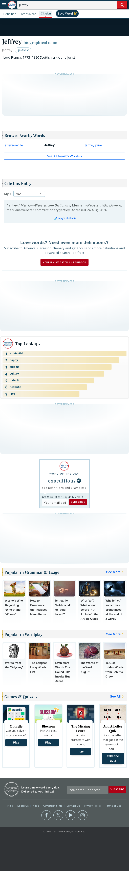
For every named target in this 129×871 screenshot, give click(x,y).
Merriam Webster (11, 789)
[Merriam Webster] (64, 466)
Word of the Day (64, 473)
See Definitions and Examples (63, 488)
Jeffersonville (13, 145)
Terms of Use (113, 805)
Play (16, 742)
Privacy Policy (93, 805)
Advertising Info (53, 805)
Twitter (58, 815)
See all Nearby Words (63, 156)
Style (7, 194)
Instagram (83, 815)
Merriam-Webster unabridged (64, 262)
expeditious (62, 480)
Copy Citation (66, 218)
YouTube (70, 815)
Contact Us (74, 805)
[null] (79, 480)
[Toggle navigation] (4, 4)
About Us (23, 805)
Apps (36, 805)
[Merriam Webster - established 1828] (12, 5)
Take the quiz (113, 758)
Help (10, 805)
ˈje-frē (22, 50)
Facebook (46, 815)
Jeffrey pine (93, 145)
